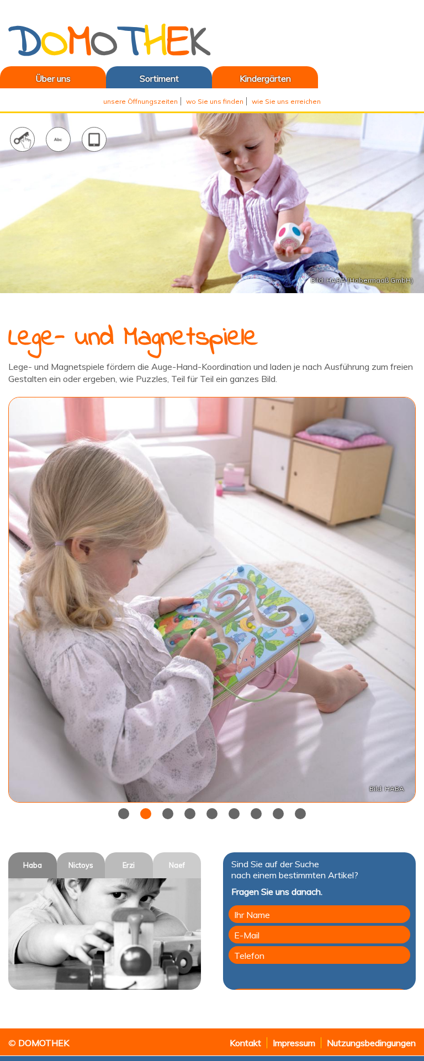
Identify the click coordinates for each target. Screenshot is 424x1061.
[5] (234, 813)
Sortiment (159, 78)
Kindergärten (265, 78)
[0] (123, 813)
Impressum (294, 1042)
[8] (300, 813)
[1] (145, 813)
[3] (189, 813)
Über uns (35, 78)
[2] (167, 813)
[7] (278, 813)
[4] (212, 813)
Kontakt (245, 1042)
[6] (256, 813)
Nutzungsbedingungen (371, 1042)
